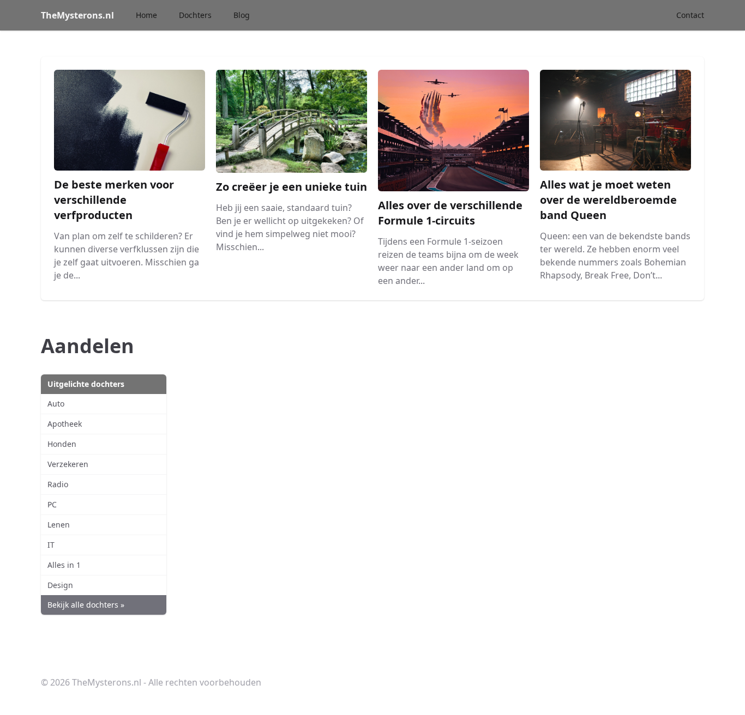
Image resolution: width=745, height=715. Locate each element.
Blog (241, 15)
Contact (690, 15)
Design (60, 585)
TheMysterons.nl (77, 15)
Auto (55, 403)
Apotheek (64, 424)
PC (52, 504)
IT (51, 545)
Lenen (58, 524)
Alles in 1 (64, 565)
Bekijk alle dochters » (85, 604)
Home (146, 15)
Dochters (195, 15)
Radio (57, 484)
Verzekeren (67, 464)
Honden (61, 444)
